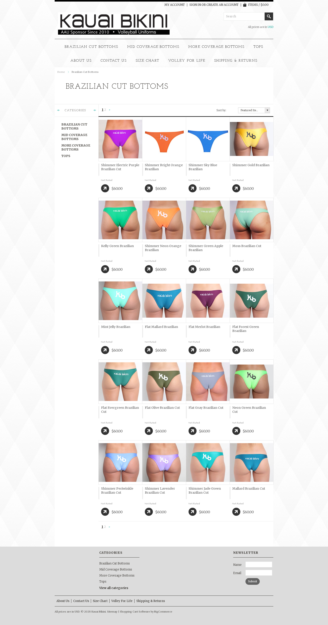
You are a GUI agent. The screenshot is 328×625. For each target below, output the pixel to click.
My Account (174, 4)
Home (61, 71)
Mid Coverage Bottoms (153, 47)
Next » (110, 110)
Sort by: (221, 110)
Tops (258, 47)
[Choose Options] (105, 188)
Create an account (222, 4)
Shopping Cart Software (135, 611)
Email (237, 573)
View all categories (113, 588)
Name (237, 565)
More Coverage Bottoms (216, 47)
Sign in (195, 4)
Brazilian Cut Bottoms (91, 47)
